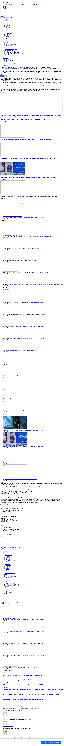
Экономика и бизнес (10, 28)
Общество (8, 25)
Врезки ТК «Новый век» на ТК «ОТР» (14, 53)
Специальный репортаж (11, 49)
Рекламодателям (7, 527)
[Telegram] (6, 76)
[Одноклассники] (5, 76)
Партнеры (6, 59)
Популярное (6, 289)
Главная (5, 19)
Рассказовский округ (51, 68)
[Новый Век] (6, 17)
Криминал (8, 32)
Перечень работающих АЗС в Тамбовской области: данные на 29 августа (20, 350)
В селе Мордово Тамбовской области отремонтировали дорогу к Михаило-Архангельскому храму (25, 272)
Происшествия (9, 33)
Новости (5, 20)
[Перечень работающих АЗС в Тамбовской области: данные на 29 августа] (10, 349)
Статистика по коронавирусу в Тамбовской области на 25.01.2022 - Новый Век (21, 704)
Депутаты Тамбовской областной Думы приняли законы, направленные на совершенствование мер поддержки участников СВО (33, 284)
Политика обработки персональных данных (16, 56)
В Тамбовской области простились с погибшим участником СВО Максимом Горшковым (26, 139)
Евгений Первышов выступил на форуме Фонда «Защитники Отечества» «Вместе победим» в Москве (27, 236)
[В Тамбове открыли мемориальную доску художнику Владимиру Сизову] (10, 259)
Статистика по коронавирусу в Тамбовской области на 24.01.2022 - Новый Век (21, 708)
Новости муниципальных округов (8, 68)
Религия (7, 36)
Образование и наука (10, 29)
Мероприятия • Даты (10, 31)
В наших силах (9, 45)
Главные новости (10, 22)
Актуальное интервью (11, 44)
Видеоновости (9, 23)
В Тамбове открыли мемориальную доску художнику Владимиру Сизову (19, 260)
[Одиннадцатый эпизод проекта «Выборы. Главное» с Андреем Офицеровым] (10, 247)
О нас (7, 55)
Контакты (5, 58)
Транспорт (8, 27)
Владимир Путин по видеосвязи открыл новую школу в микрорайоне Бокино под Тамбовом (28, 177)
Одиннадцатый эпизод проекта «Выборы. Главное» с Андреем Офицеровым (21, 248)
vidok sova (5, 717)
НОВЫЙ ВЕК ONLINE (8, 50)
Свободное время (10, 47)
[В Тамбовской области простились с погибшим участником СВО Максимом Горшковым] (12, 137)
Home (1, 67)
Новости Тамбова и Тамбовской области (12, 67)
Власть (7, 24)
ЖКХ (7, 26)
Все (6, 43)
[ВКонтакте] (3, 76)
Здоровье (8, 37)
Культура (8, 34)
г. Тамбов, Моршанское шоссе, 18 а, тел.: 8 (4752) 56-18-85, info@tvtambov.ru (20, 4)
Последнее (5, 290)
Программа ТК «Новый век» (12, 52)
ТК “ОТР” (8, 61)
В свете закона (9, 46)
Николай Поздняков (7, 734)
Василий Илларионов (8, 726)
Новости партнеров (10, 41)
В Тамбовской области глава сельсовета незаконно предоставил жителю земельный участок (28, 196)
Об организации (7, 54)
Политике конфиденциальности (28, 742)
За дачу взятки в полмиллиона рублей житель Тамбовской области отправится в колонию (27, 158)
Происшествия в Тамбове (41, 68)
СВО (7, 40)
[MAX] (1, 76)
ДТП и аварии (9, 38)
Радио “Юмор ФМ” (10, 60)
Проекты (5, 42)
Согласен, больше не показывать (51, 742)
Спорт (7, 35)
